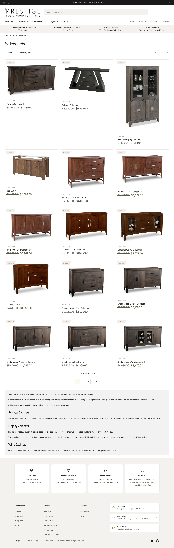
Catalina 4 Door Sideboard (74, 249)
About (132, 21)
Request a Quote (50, 525)
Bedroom (18, 511)
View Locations (24, 30)
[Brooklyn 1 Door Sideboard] (87, 171)
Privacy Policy (49, 530)
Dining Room (19, 516)
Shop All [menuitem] (9, 21)
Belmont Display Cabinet (128, 139)
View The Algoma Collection (110, 30)
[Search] (145, 12)
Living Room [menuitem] (53, 21)
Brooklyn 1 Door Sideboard (74, 197)
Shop (13, 35)
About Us (47, 511)
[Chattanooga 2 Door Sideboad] (142, 279)
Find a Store (48, 521)
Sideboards (22, 35)
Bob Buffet (11, 191)
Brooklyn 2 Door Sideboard (130, 191)
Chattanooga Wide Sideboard (131, 362)
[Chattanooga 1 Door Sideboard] (87, 281)
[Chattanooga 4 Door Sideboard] (31, 338)
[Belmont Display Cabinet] (142, 97)
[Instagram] (8, 2)
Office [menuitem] (65, 21)
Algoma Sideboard (15, 104)
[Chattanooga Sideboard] (87, 338)
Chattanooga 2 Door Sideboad (131, 303)
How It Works (145, 21)
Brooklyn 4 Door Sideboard (19, 249)
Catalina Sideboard (15, 304)
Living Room (18, 521)
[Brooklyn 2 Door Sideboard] (142, 168)
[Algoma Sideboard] (31, 79)
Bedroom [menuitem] (23, 21)
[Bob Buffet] (31, 167)
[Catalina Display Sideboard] (142, 226)
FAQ (156, 21)
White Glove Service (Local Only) (151, 30)
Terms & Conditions (51, 534)
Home (7, 35)
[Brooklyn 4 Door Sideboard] (31, 226)
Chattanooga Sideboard (73, 362)
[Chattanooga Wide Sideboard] (142, 338)
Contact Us (84, 511)
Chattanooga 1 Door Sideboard (76, 308)
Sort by (11, 52)
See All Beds (68, 30)
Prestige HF (10, 101)
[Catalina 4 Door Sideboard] (87, 226)
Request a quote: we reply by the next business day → (89, 3)
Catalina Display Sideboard (129, 250)
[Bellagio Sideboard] (87, 80)
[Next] (101, 381)
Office (16, 525)
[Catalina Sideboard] (31, 279)
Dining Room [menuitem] (37, 21)
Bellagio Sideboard (70, 105)
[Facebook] (4, 2)
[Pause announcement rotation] (169, 2)
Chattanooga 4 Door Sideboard (20, 362)
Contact (165, 21)
